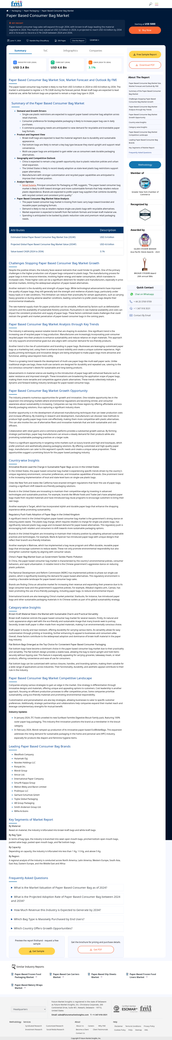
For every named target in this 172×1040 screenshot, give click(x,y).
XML (146, 1030)
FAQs (130, 1030)
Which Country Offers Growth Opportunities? (43, 928)
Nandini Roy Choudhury (39, 40)
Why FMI (101, 1026)
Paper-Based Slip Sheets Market (103, 976)
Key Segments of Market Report (141, 147)
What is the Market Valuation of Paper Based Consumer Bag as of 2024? (60, 887)
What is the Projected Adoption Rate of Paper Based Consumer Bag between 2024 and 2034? (65, 899)
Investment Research (33, 1029)
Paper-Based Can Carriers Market (66, 976)
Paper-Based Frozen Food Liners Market (143, 976)
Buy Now (146, 30)
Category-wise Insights (138, 127)
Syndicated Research (33, 1026)
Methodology (145, 164)
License (94, 39)
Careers (91, 1026)
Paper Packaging (31, 10)
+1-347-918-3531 (99, 1014)
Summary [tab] (20, 50)
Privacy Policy (149, 1026)
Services (27, 1022)
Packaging (16, 10)
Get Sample (38, 951)
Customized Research (54, 1026)
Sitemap (138, 1030)
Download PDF (147, 65)
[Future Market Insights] (17, 4)
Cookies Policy (120, 1030)
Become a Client (82, 1029)
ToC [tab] (45, 50)
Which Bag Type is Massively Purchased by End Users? (49, 919)
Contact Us (80, 1033)
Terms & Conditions (133, 1026)
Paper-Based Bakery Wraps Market (29, 986)
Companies (95, 50)
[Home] (8, 10)
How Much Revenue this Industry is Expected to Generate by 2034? (57, 910)
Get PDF (97, 949)
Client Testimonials (100, 1029)
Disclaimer (118, 1026)
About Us (80, 1026)
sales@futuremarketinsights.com (73, 1014)
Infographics (70, 50)
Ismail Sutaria (29, 185)
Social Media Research (55, 1029)
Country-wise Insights (137, 122)
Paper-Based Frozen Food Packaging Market (28, 976)
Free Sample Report (147, 54)
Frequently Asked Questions (140, 152)
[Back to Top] (165, 1017)
